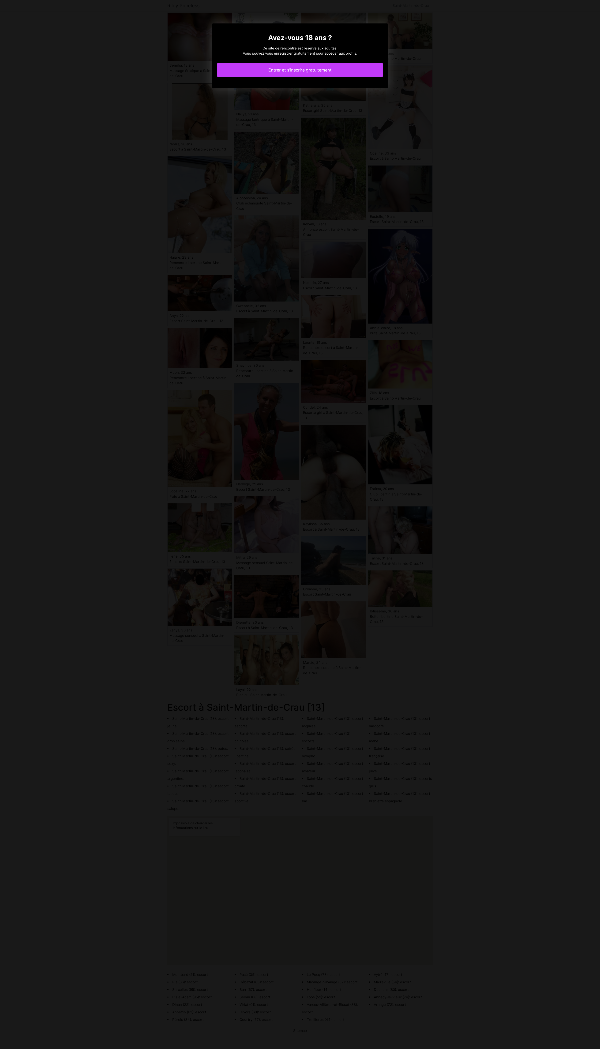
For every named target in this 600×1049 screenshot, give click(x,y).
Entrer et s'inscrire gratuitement (300, 70)
